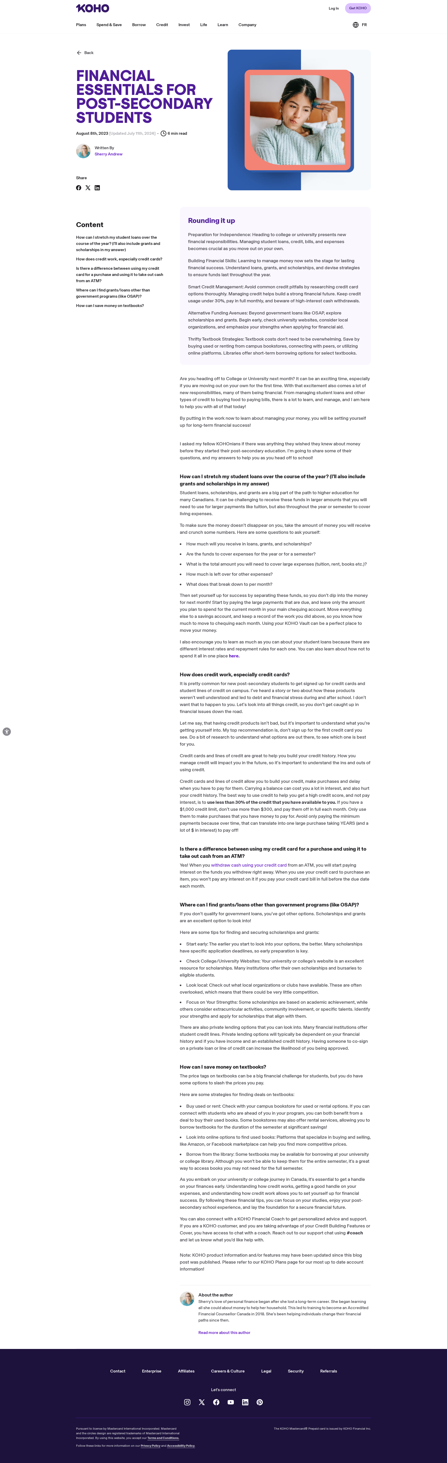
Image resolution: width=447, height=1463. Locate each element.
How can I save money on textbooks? (110, 305)
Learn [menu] (223, 24)
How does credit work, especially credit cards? (119, 259)
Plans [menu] (81, 24)
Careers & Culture (228, 1371)
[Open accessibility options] (7, 731)
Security (296, 1371)
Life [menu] (203, 24)
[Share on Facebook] (78, 187)
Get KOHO (358, 8)
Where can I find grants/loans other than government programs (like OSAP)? (113, 293)
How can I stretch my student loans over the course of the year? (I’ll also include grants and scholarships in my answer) (118, 243)
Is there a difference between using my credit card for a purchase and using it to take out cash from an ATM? (119, 274)
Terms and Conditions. (163, 1438)
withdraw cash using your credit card (249, 865)
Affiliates (186, 1371)
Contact (117, 1371)
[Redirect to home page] (92, 8)
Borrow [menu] (139, 24)
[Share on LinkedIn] (97, 187)
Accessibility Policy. (181, 1445)
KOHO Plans (273, 1262)
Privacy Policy (150, 1445)
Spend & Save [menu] (109, 24)
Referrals (328, 1371)
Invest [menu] (184, 24)
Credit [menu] (162, 24)
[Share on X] (88, 187)
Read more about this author (224, 1332)
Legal (266, 1371)
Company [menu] (247, 24)
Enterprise (151, 1371)
